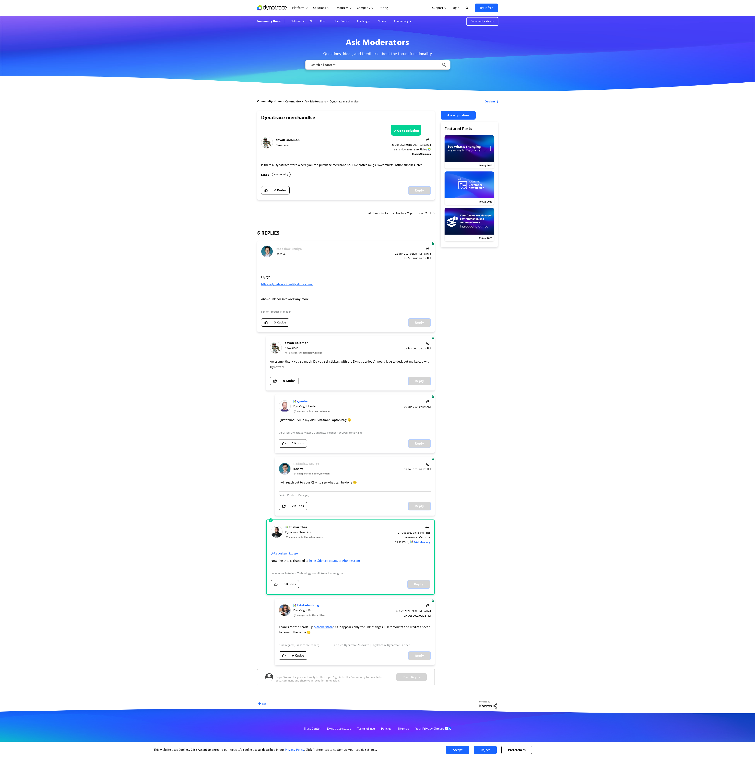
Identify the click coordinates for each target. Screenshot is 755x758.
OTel (323, 21)
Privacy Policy (294, 750)
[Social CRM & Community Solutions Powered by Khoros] (488, 705)
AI (310, 21)
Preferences (517, 750)
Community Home (269, 21)
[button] (457, 750)
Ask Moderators (315, 101)
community (281, 174)
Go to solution (408, 131)
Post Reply (411, 677)
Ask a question (458, 115)
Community (401, 21)
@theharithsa (323, 627)
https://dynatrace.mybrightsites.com (334, 561)
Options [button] (490, 101)
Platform (295, 21)
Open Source (341, 21)
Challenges (363, 21)
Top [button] (264, 704)
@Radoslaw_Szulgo (284, 553)
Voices (382, 21)
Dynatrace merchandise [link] (344, 101)
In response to (305, 352)
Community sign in (482, 21)
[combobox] (377, 65)
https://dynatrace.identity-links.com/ (287, 284)
